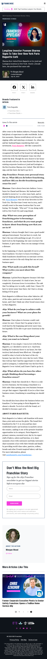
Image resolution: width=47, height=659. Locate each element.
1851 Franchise (7, 16)
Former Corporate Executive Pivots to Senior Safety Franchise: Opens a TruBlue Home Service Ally (23, 603)
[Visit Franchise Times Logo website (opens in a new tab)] (20, 623)
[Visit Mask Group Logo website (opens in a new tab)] (25, 623)
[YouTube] (23, 628)
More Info (41, 122)
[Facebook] (20, 628)
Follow (10, 553)
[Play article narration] (4, 126)
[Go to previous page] (16, 612)
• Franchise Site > (13, 111)
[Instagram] (17, 628)
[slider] (7, 126)
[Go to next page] (31, 612)
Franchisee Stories (19, 16)
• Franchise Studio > (14, 113)
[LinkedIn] (27, 628)
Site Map (24, 640)
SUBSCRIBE (14, 503)
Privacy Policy (14, 640)
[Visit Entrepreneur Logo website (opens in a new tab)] (14, 623)
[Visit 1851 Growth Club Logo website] (31, 623)
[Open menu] (45, 3)
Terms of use (32, 640)
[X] (30, 628)
